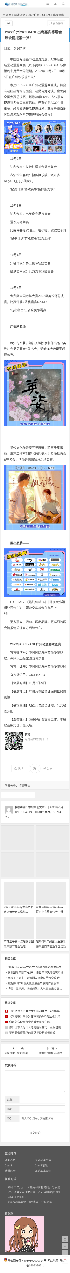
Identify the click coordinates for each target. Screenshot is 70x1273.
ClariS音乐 (41, 1165)
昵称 (9, 1099)
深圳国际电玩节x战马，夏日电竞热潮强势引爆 (35, 972)
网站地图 (52, 1260)
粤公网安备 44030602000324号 (27, 1260)
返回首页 (10, 1160)
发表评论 (57, 23)
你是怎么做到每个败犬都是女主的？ (31, 1021)
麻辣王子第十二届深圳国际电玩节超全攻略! (34, 977)
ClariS (8, 1165)
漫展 (17, 795)
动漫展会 (19, 14)
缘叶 (41, 812)
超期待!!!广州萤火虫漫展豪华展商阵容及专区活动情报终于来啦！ (51, 946)
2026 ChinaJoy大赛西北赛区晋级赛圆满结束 (34, 967)
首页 (8, 14)
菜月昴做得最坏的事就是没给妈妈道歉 (32, 1032)
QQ (9, 1118)
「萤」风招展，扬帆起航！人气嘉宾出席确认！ (36, 988)
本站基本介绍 (43, 1170)
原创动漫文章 (43, 1160)
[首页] (65, 1239)
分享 (49, 768)
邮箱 (9, 1109)
